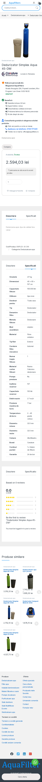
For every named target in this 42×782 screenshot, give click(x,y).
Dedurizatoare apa (18, 15)
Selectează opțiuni (37, 592)
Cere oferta (22, 777)
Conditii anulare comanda (11, 743)
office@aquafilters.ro (31, 132)
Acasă (4, 15)
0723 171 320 (32, 129)
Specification (32, 216)
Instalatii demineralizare (10, 688)
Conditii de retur (8, 732)
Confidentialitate (8, 725)
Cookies (5, 728)
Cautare (36, 7)
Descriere (11, 216)
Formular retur (28, 708)
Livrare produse (8, 735)
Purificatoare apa (8, 699)
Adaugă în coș (16, 592)
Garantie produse (8, 739)
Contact (26, 704)
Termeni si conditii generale (12, 721)
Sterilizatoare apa (8, 712)
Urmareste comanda (30, 701)
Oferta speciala (28, 681)
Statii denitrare (7, 702)
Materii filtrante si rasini (10, 691)
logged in (19, 529)
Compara (7, 147)
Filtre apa (5, 684)
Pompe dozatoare (9, 695)
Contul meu (27, 697)
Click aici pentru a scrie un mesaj (20, 126)
